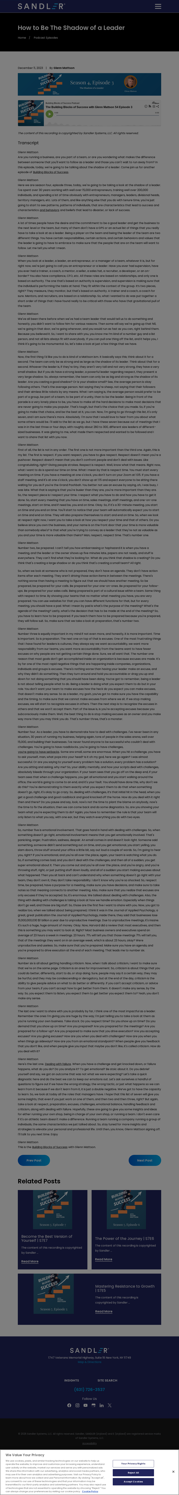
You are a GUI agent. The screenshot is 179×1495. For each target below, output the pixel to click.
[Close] (173, 1471)
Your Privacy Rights (133, 1463)
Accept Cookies (133, 1481)
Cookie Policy (90, 1491)
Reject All (133, 1472)
